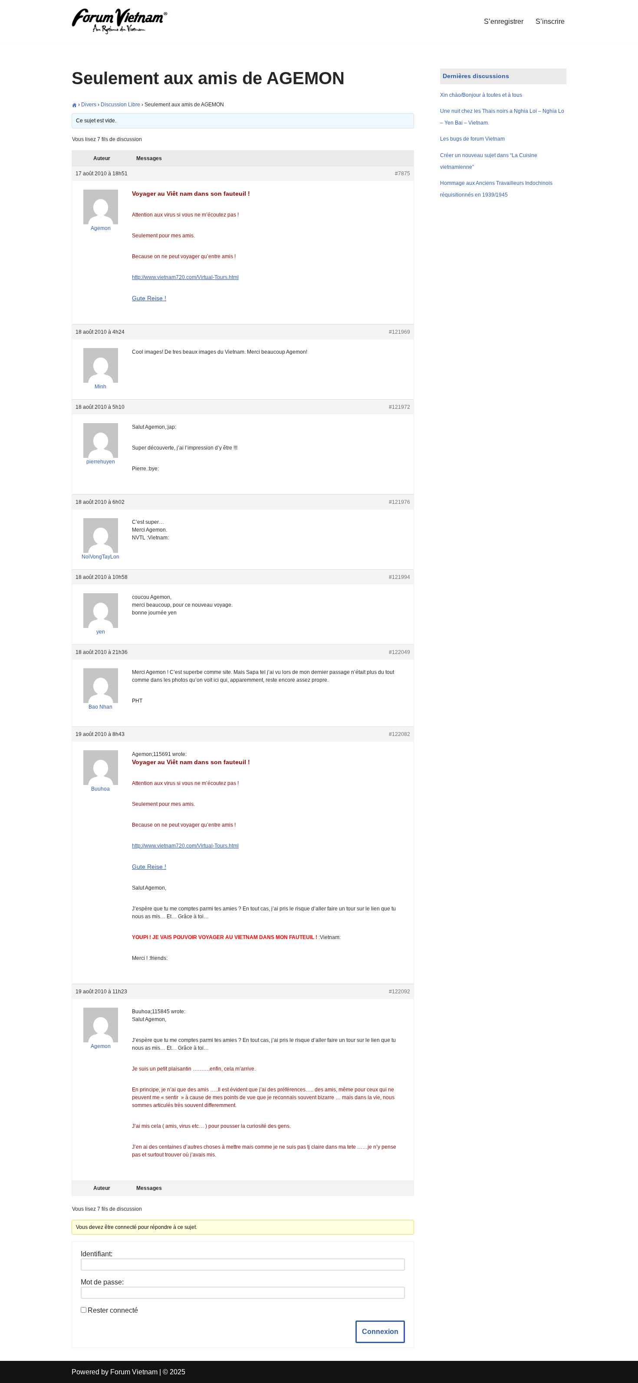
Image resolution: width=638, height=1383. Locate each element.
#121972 (399, 407)
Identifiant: (96, 1254)
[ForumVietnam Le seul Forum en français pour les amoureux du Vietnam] (126, 21)
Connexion (380, 1331)
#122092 (399, 992)
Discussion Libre (120, 105)
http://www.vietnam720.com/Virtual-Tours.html (185, 277)
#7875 (402, 174)
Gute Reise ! (149, 298)
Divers (88, 105)
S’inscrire (550, 21)
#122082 (399, 734)
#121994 (399, 577)
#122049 (399, 652)
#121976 (399, 502)
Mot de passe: (102, 1282)
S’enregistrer (503, 21)
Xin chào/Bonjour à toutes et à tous (481, 95)
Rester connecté (113, 1310)
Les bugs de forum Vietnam (472, 139)
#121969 (399, 332)
